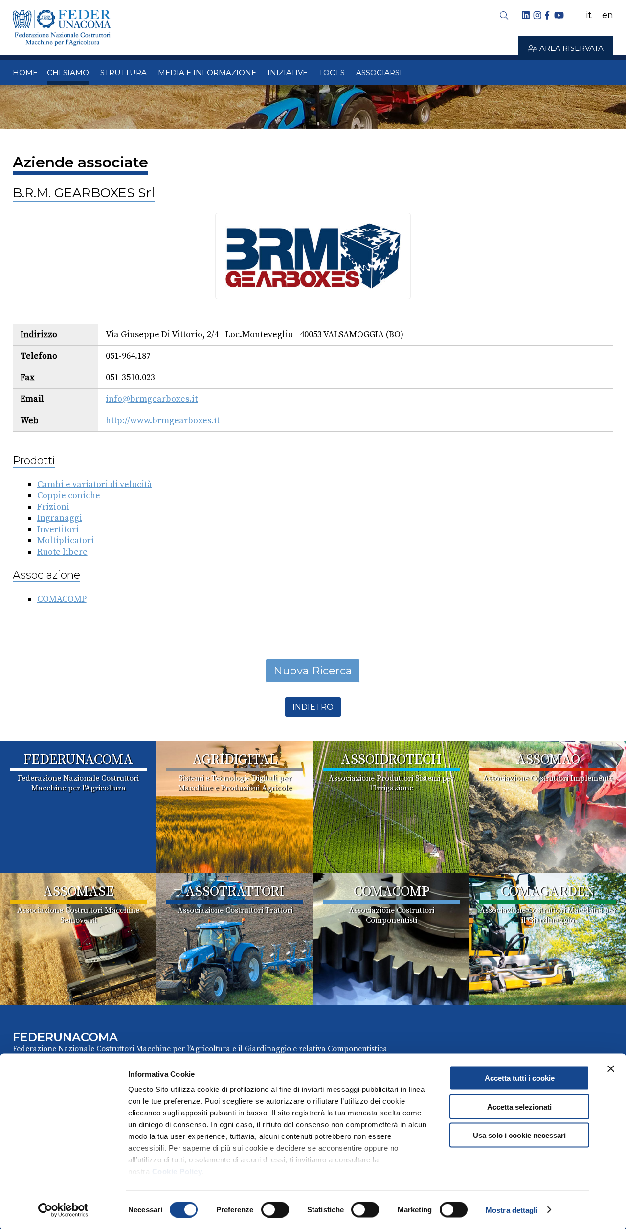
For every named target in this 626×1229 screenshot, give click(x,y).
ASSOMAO (548, 759)
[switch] (275, 1209)
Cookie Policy (177, 1171)
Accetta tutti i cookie (520, 1078)
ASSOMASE (78, 891)
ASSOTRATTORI (234, 891)
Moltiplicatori (65, 540)
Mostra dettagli (512, 1210)
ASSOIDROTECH (391, 759)
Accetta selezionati (519, 1106)
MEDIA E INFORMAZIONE (207, 72)
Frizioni (53, 506)
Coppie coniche (68, 495)
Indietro (313, 707)
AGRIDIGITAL (234, 759)
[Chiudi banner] (610, 1069)
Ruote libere (62, 551)
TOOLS (332, 72)
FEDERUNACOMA (78, 759)
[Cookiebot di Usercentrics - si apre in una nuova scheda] (63, 1210)
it (589, 15)
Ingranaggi (59, 518)
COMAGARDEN (548, 891)
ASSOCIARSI (379, 72)
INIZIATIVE (288, 72)
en (607, 15)
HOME (25, 72)
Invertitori (58, 529)
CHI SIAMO (68, 72)
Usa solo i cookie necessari (519, 1135)
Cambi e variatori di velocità (94, 484)
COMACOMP (62, 598)
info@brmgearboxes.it (152, 399)
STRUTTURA (123, 72)
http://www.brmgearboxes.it (163, 420)
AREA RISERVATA (570, 48)
